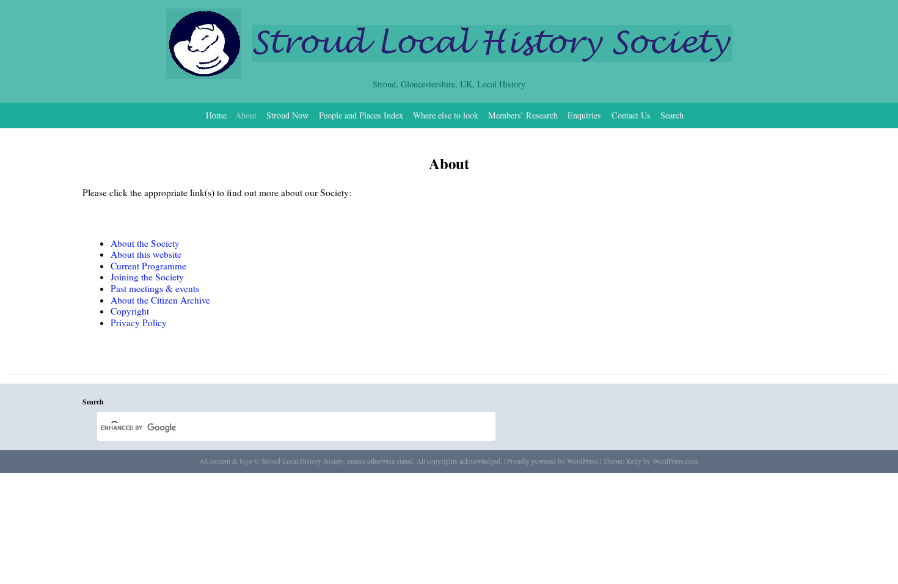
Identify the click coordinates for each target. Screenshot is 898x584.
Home (216, 115)
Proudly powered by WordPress (552, 460)
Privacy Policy (139, 322)
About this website (146, 254)
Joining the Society (147, 277)
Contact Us (631, 115)
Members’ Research (523, 115)
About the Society (145, 243)
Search (672, 115)
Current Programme (148, 266)
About (246, 115)
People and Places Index (361, 115)
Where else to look (445, 115)
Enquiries (584, 115)
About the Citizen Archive (160, 300)
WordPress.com (675, 460)
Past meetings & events (155, 288)
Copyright (130, 311)
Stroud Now (287, 115)
